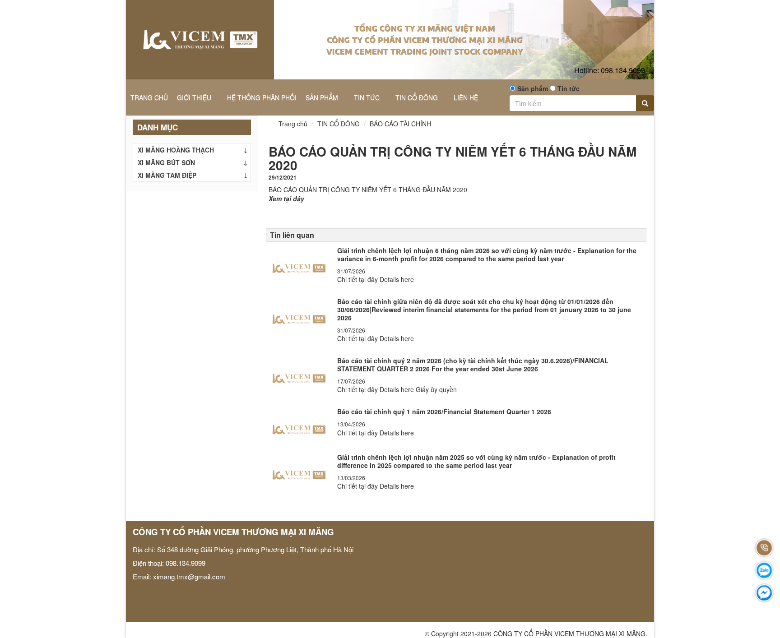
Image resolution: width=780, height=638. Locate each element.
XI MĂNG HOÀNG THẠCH (176, 149)
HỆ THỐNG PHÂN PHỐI (262, 97)
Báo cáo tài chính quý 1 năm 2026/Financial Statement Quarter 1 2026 (444, 411)
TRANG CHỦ (149, 97)
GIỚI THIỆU (195, 97)
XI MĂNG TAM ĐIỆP (167, 175)
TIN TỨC (367, 97)
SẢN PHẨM (323, 97)
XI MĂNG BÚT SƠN (166, 162)
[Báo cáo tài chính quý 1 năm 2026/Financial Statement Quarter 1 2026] (298, 426)
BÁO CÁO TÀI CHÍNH (400, 123)
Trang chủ (292, 123)
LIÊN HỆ (466, 97)
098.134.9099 (609, 70)
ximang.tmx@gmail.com (189, 576)
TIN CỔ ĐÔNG (417, 97)
